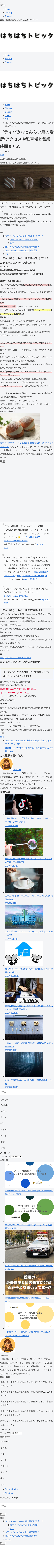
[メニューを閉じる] (0, 2)
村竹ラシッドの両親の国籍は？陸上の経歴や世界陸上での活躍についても (27, 1423)
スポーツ (5, 1129)
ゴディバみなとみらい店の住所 (24, 239)
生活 (2, 155)
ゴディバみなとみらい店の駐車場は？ (22, 247)
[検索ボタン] (0, 66)
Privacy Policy (11, 1489)
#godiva (17, 576)
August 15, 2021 (30, 579)
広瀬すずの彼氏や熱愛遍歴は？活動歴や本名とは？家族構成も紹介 (27, 1403)
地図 (12, 243)
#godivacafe (39, 572)
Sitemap (8, 12)
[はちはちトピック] (27, 51)
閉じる (2, 1514)
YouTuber (5, 1105)
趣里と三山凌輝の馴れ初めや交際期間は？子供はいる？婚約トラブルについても (27, 1413)
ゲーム (4, 1123)
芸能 (3, 1148)
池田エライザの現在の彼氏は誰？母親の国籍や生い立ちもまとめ (27, 1393)
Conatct (8, 16)
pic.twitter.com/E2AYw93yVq (34, 576)
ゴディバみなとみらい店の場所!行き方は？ (24, 236)
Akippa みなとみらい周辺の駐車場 (15, 658)
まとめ (8, 254)
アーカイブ (5, 1156)
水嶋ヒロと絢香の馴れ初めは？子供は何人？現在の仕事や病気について (27, 1384)
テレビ (4, 1136)
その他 (4, 1111)
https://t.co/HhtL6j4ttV (30, 537)
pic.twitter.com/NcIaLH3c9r (16, 541)
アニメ (4, 1117)
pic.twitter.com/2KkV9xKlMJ (16, 596)
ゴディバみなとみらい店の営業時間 (21, 250)
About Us (9, 1493)
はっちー (17, 770)
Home (7, 9)
